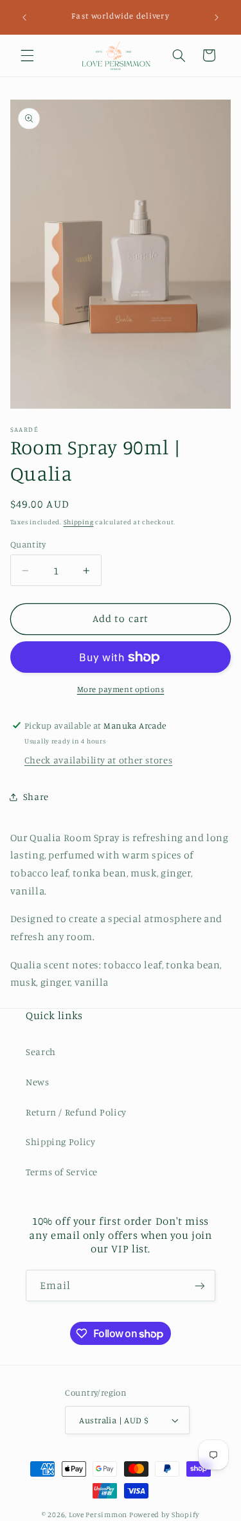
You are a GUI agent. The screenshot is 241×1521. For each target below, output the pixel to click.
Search (41, 1051)
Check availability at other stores (98, 759)
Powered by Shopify (164, 1514)
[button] (27, 55)
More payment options (121, 689)
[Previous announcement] (24, 17)
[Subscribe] (200, 1285)
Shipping (79, 522)
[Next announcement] (216, 17)
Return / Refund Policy (76, 1112)
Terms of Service (62, 1171)
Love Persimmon (98, 1514)
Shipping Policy (60, 1141)
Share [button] (36, 796)
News (37, 1081)
